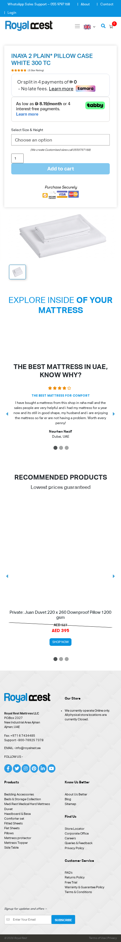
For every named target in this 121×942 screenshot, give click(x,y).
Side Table (11, 847)
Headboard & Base (17, 813)
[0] (111, 26)
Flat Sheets (12, 828)
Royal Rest (20, 937)
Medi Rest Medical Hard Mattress (27, 804)
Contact (106, 4)
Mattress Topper (16, 842)
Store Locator (74, 828)
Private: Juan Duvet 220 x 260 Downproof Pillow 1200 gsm (60, 615)
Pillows (9, 833)
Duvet (8, 809)
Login (12, 13)
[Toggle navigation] (77, 26)
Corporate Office (77, 833)
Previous (7, 414)
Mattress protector (17, 838)
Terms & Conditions (78, 892)
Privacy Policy (74, 848)
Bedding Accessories (19, 794)
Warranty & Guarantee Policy (84, 887)
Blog (68, 799)
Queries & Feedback (79, 843)
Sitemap (70, 804)
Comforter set (14, 818)
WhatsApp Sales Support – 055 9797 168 (39, 4)
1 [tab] (56, 449)
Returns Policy (75, 877)
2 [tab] (61, 449)
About (85, 4)
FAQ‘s (69, 872)
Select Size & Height (27, 130)
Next (114, 414)
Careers (70, 838)
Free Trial (71, 882)
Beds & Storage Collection (22, 799)
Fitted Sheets (13, 823)
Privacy (112, 937)
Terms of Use (97, 937)
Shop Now (60, 642)
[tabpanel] (60, 414)
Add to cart (60, 169)
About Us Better (76, 794)
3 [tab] (67, 449)
